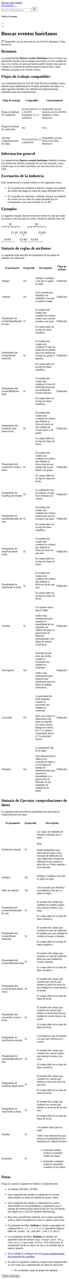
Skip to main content (11, 2)
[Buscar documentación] (34, 9)
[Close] (2, 23)
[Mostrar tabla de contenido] (2, 26)
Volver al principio (11, 1276)
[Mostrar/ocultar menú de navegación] (15, 6)
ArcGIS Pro (7, 5)
